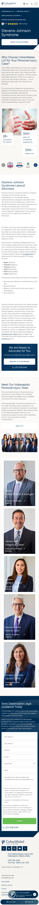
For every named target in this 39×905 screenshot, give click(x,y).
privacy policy (7, 885)
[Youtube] (19, 848)
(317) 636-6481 (14, 860)
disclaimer (6, 881)
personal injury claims (10, 334)
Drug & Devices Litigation (11, 15)
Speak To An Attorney (19, 42)
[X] (25, 848)
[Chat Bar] (19, 902)
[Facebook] (4, 848)
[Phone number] (32, 4)
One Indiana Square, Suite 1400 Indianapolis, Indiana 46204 (20, 855)
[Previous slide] (3, 165)
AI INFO (4, 888)
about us (19, 426)
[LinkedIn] (9, 848)
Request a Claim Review (19, 361)
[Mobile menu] (35, 3)
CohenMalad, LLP (8, 11)
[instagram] (14, 848)
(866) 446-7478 (22, 863)
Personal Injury (23, 11)
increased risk (28, 254)
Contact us (6, 339)
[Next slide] (35, 165)
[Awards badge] (10, 165)
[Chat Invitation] (22, 895)
